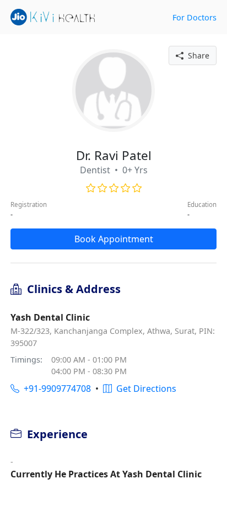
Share (196, 55)
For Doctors (194, 17)
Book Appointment (113, 239)
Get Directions (144, 388)
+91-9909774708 (55, 388)
